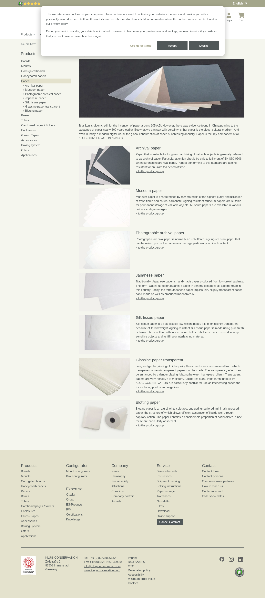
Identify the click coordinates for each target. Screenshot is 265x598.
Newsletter (163, 501)
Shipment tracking (168, 481)
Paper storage (166, 491)
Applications (29, 155)
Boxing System (31, 526)
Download (163, 511)
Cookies (133, 583)
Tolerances (164, 496)
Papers (25, 491)
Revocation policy (139, 570)
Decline (204, 45)
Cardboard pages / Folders (38, 125)
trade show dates (213, 496)
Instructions (164, 476)
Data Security (136, 562)
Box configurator (76, 476)
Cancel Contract (169, 522)
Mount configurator (78, 471)
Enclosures (28, 130)
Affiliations (117, 486)
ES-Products (74, 504)
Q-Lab (70, 499)
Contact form (210, 471)
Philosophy (118, 476)
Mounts (26, 66)
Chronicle (117, 491)
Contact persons (212, 476)
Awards (116, 501)
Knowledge (73, 519)
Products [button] (26, 34)
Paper (25, 81)
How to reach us (212, 486)
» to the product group (150, 171)
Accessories (29, 140)
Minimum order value (142, 578)
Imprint (132, 557)
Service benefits (167, 471)
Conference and (212, 491)
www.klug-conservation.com (102, 570)
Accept (172, 45)
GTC (131, 566)
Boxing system (30, 145)
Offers (25, 150)
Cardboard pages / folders (37, 506)
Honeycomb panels (33, 76)
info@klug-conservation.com (102, 566)
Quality (70, 494)
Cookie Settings (140, 45)
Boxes (25, 115)
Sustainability (119, 481)
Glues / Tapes (30, 135)
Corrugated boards (33, 71)
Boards (25, 61)
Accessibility (136, 574)
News (115, 471)
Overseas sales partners (218, 481)
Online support (166, 516)
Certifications (74, 514)
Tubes (25, 120)
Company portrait (122, 496)
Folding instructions (169, 486)
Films (160, 506)
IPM (68, 509)
